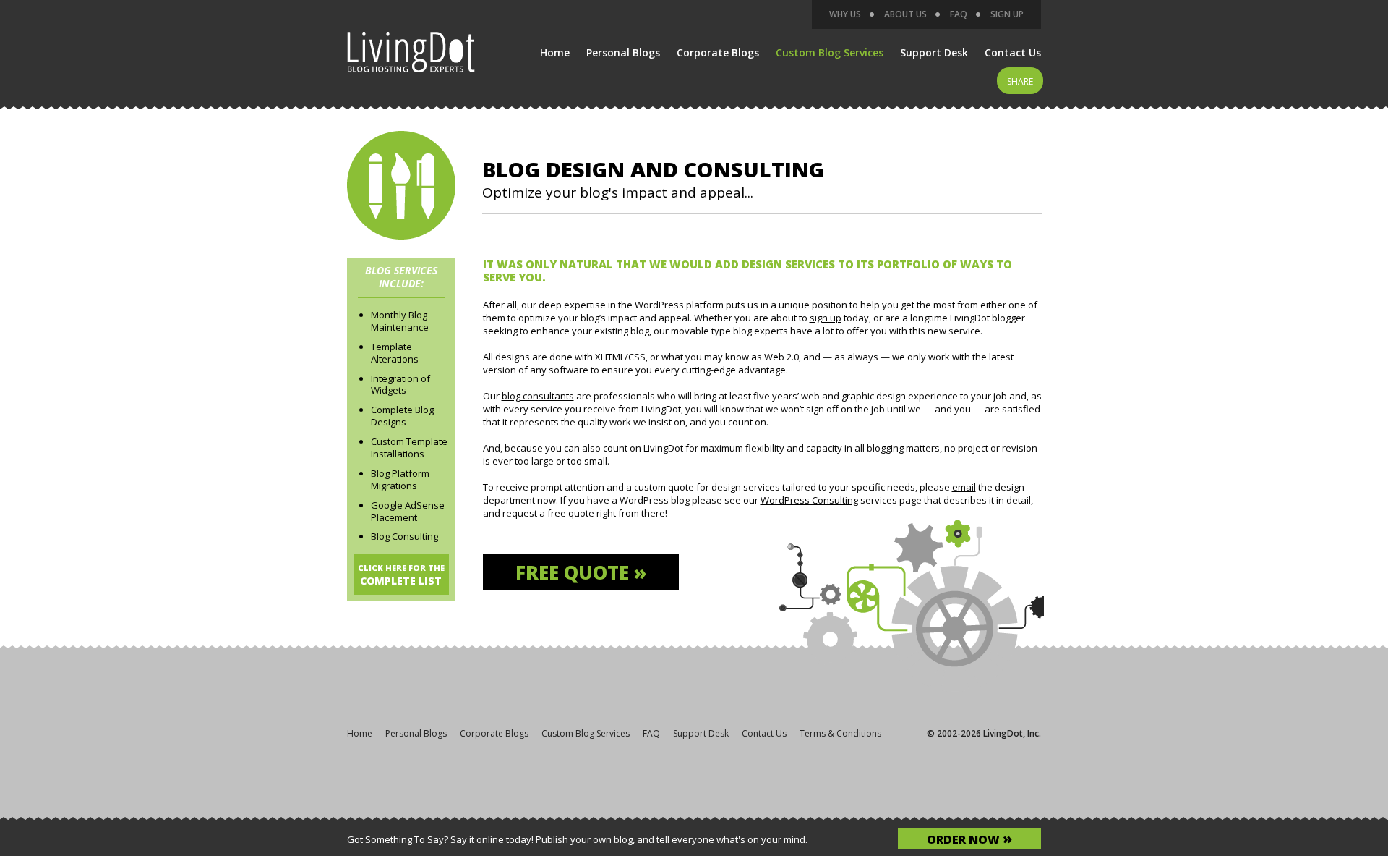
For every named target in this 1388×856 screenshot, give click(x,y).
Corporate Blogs (718, 52)
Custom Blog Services (829, 52)
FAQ (958, 14)
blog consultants (538, 395)
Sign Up (1007, 14)
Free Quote (580, 572)
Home (555, 52)
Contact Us (1013, 52)
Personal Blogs (623, 52)
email (964, 486)
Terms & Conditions (840, 733)
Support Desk (934, 52)
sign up (825, 317)
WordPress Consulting (809, 500)
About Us (905, 14)
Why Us (845, 14)
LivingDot (411, 52)
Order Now (969, 838)
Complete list (401, 575)
